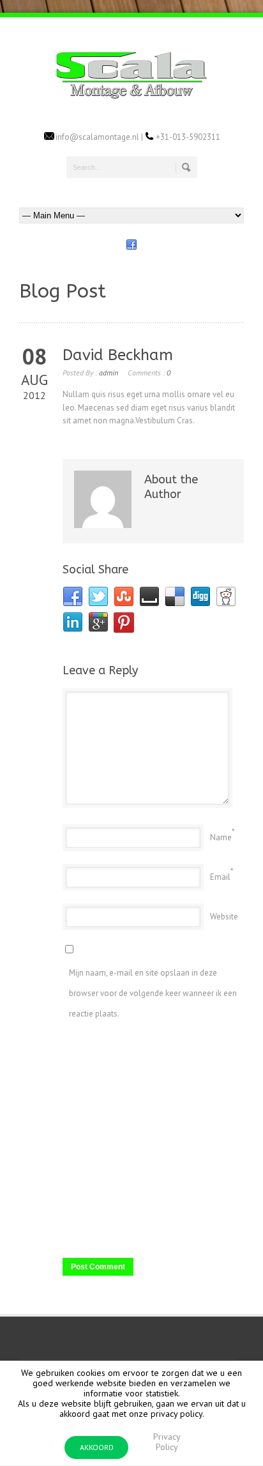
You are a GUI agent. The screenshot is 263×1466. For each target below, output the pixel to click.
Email (220, 877)
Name (221, 837)
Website (224, 916)
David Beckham (118, 355)
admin (108, 372)
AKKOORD (97, 1447)
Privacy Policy (167, 1442)
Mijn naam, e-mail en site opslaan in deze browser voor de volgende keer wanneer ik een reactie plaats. (153, 993)
